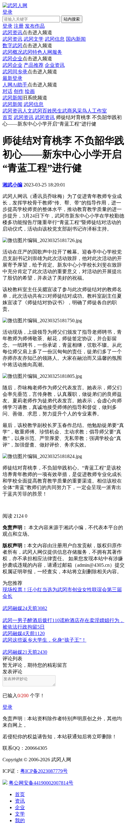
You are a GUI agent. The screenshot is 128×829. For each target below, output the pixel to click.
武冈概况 (12, 52)
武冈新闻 (12, 97)
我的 (20, 820)
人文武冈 (32, 110)
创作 (19, 91)
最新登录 (12, 78)
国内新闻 (76, 39)
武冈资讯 (12, 32)
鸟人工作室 (94, 110)
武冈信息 (55, 39)
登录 (7, 707)
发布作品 (35, 26)
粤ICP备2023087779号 (44, 771)
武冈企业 (12, 58)
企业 (20, 807)
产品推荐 (33, 65)
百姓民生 (52, 110)
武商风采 (72, 110)
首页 (7, 117)
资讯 (20, 801)
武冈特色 (32, 52)
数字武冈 (12, 45)
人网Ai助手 (14, 84)
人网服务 (52, 52)
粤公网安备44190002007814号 (41, 782)
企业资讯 (55, 65)
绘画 (30, 91)
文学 (20, 814)
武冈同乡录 (14, 71)
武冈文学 (33, 39)
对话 (7, 91)
